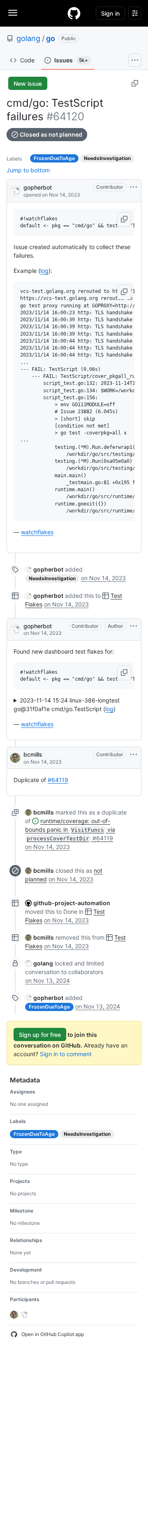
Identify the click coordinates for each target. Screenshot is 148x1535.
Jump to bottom (28, 170)
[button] (124, 219)
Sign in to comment (66, 1053)
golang (28, 38)
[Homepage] (74, 13)
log (44, 270)
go (50, 38)
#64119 (58, 779)
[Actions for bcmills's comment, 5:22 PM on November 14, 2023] (133, 754)
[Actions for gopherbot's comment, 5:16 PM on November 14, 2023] (133, 626)
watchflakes (37, 531)
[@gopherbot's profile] (15, 190)
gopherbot (37, 187)
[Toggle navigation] (13, 13)
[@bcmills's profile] (15, 758)
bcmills (32, 754)
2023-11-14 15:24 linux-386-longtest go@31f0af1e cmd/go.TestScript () (67, 704)
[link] (44, 569)
